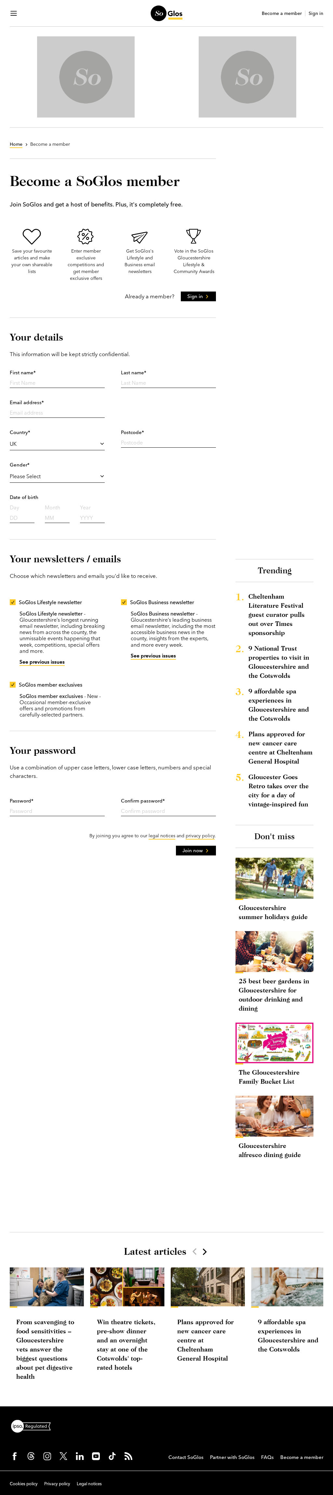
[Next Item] (204, 1251)
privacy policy (200, 836)
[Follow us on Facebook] (15, 1456)
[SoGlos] (166, 13)
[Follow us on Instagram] (47, 1456)
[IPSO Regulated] (33, 1425)
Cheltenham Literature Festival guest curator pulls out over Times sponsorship (276, 614)
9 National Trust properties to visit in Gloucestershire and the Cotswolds (278, 661)
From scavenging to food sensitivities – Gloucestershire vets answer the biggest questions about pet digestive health (45, 1349)
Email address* (27, 402)
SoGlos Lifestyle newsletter (50, 602)
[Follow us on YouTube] (96, 1456)
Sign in (316, 13)
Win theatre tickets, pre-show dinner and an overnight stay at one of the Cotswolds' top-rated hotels (126, 1344)
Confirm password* (143, 801)
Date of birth (24, 497)
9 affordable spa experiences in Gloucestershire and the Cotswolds (278, 704)
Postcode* (132, 432)
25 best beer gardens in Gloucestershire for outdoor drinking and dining (274, 994)
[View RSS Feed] (128, 1456)
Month (52, 507)
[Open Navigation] (14, 13)
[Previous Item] (194, 1251)
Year (85, 507)
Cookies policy (24, 1483)
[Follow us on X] (63, 1456)
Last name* (133, 372)
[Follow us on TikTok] (112, 1456)
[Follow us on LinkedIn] (80, 1456)
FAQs (267, 1457)
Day (14, 507)
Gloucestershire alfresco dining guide (270, 1150)
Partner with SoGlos (232, 1457)
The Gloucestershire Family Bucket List (269, 1076)
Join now (192, 850)
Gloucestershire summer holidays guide (273, 912)
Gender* (20, 465)
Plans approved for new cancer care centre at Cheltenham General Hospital (280, 747)
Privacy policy (57, 1483)
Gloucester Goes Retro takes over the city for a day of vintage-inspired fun (278, 790)
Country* (20, 432)
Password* (21, 801)
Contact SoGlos (186, 1457)
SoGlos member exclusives (50, 684)
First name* (23, 372)
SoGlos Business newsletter (162, 602)
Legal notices (89, 1483)
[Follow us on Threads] (31, 1456)
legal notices (162, 836)
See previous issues (42, 662)
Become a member (282, 13)
